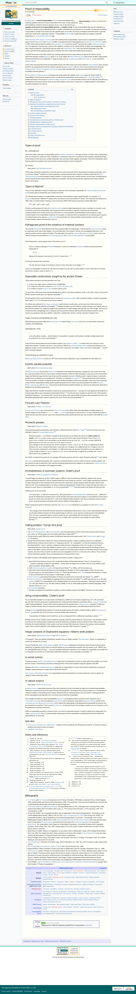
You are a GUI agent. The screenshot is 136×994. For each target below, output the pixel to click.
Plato (50, 246)
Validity (66, 881)
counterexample (91, 190)
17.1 (75, 738)
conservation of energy (32, 701)
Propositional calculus (34, 884)
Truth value (86, 904)
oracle (82, 75)
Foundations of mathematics (51, 898)
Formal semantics (78, 871)
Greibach (32, 581)
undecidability (93, 65)
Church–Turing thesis (94, 911)
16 (55, 431)
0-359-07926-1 (42, 784)
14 (83, 397)
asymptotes (75, 378)
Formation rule (58, 871)
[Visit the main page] (11, 14)
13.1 (34, 777)
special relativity (90, 701)
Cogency (72, 881)
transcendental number (79, 345)
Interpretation (52, 904)
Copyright (37, 991)
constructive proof (55, 208)
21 (101, 615)
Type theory (102, 872)
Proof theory (37, 908)
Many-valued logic (48, 886)
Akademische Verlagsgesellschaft (43, 776)
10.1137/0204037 (52, 754)
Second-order (69, 889)
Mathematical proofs (51, 941)
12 (101, 347)
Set (99, 871)
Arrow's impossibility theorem (47, 661)
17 (98, 457)
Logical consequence (91, 872)
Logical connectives (88, 884)
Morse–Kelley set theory (91, 900)
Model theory (37, 904)
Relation (75, 872)
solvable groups (73, 59)
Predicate (61, 889)
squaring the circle (59, 44)
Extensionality (72, 891)
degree (46, 56)
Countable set (47, 893)
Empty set (49, 891)
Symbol (45, 874)
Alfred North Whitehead (35, 806)
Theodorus (80, 246)
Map (91, 893)
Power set (99, 891)
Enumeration (63, 891)
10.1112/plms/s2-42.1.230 (74, 815)
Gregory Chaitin (98, 602)
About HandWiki (17, 991)
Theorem (81, 872)
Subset (93, 891)
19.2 (78, 750)
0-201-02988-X (98, 754)
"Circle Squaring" (46, 740)
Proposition (46, 881)
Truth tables (98, 884)
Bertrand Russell (51, 806)
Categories (26, 941)
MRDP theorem (64, 645)
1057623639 (55, 784)
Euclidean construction (50, 304)
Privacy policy (6, 991)
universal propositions (42, 36)
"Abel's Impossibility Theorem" (50, 742)
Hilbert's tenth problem (45, 645)
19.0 (73, 750)
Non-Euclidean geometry (44, 368)
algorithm (70, 67)
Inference (53, 881)
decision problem (72, 235)
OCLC (49, 784)
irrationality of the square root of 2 (39, 39)
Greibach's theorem (35, 579)
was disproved (51, 217)
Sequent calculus (48, 879)
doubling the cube (69, 48)
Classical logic (51, 872)
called (34, 610)
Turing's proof (40, 529)
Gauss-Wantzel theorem (36, 358)
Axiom (59, 872)
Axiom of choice (83, 898)
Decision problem (82, 911)
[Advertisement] (68, 971)
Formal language (48, 871)
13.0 (31, 777)
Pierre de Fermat (59, 410)
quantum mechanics (47, 703)
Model (45, 904)
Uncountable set (57, 893)
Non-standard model (63, 904)
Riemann (45, 385)
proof (56, 20)
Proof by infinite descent (44, 168)
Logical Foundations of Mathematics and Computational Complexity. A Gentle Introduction (66, 862)
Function (96, 893)
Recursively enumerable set (67, 911)
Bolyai (27, 385)
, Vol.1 (39, 788)
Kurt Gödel (81, 430)
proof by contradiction (67, 154)
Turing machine (91, 536)
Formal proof (68, 871)
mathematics (31, 20)
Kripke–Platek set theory (50, 900)
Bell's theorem (57, 705)
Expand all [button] (6, 101)
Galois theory (86, 59)
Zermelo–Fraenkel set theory (69, 898)
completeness (51, 79)
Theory (56, 874)
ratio (40, 42)
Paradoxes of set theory (35, 729)
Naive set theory (36, 893)
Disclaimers (28, 991)
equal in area (47, 288)
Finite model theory (75, 904)
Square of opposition (89, 881)
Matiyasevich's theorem (44, 635)
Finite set (80, 891)
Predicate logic (36, 889)
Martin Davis (32, 824)
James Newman (45, 846)
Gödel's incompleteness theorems (47, 69)
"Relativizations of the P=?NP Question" (40, 752)
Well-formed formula (90, 871)
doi (46, 754)
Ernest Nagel (32, 846)
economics (30, 673)
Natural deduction (94, 877)
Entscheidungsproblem (55, 235)
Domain (74, 893)
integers (49, 42)
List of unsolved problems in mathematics (41, 725)
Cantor (76, 233)
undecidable (85, 639)
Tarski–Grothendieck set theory (52, 902)
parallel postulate (34, 371)
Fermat (64, 412)
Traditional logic (36, 881)
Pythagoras (37, 229)
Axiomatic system (69, 877)
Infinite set (87, 891)
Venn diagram (100, 881)
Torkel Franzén (32, 851)
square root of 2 (96, 229)
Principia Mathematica (46, 432)
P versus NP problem (94, 77)
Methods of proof (65, 941)
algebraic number (71, 343)
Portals (11, 23)
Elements (52, 371)
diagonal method (87, 233)
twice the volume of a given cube (61, 286)
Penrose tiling (33, 588)
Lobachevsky (34, 385)
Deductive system (58, 877)
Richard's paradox (42, 426)
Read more (88, 925)
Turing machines (47, 822)
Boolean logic (36, 886)
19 (70, 567)
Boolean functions (48, 884)
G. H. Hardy (31, 800)
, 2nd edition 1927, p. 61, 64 (44, 786)
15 (86, 429)
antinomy (64, 505)
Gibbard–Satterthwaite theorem (44, 667)
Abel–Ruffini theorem (77, 56)
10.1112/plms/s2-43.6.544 (68, 820)
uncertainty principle (31, 703)
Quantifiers (53, 889)
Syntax (51, 874)
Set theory (38, 900)
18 (75, 533)
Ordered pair (47, 895)
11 (56, 337)
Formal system (47, 877)
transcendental (100, 44)
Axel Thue (81, 572)
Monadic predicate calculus (82, 889)
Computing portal (11, 6)
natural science (32, 688)
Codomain (81, 893)
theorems (68, 34)
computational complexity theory (37, 75)
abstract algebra (30, 61)
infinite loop (98, 463)
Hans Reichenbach (34, 842)
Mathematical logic (66, 868)
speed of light (57, 701)
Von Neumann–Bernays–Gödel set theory (70, 900)
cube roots (74, 321)
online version (83, 820)
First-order (46, 889)
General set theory (95, 898)
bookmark (104, 10)
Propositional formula (75, 884)
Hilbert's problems (61, 635)
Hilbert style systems (82, 877)
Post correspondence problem (43, 568)
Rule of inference (67, 872)
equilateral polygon (70, 298)
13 (81, 377)
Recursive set (67, 893)
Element (103, 871)
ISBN (36, 784)
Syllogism (79, 881)
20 (99, 576)
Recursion (46, 911)
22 (88, 625)
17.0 (73, 738)
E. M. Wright (43, 800)
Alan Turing (29, 461)
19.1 (75, 750)
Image (87, 893)
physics (61, 698)
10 (56, 305)
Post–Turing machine (89, 833)
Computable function (49, 913)
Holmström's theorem (42, 673)
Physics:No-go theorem (43, 684)
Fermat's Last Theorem (43, 406)
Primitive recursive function (64, 913)
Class (44, 872)
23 (91, 651)
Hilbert (82, 235)
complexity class (65, 79)
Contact (44, 991)
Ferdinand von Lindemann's (93, 42)
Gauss (101, 382)
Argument (60, 881)
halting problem (30, 69)
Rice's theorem (34, 577)
